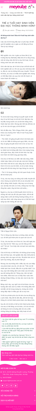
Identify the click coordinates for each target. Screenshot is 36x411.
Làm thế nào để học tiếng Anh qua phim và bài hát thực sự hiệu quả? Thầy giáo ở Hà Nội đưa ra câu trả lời (18, 330)
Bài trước (14, 358)
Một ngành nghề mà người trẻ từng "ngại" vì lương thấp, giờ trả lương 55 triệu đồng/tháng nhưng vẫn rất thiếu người (17, 344)
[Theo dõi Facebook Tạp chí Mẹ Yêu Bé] (7, 385)
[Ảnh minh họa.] (18, 93)
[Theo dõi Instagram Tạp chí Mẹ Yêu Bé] (11, 385)
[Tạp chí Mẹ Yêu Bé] (18, 7)
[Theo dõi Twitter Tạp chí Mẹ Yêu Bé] (2, 385)
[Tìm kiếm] (33, 7)
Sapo (22, 409)
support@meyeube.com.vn (12, 380)
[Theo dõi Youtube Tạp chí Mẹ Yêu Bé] (16, 385)
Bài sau (22, 358)
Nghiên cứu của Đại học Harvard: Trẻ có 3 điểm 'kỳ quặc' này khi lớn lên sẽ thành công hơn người (18, 337)
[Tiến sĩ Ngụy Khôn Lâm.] (18, 216)
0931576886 (7, 377)
